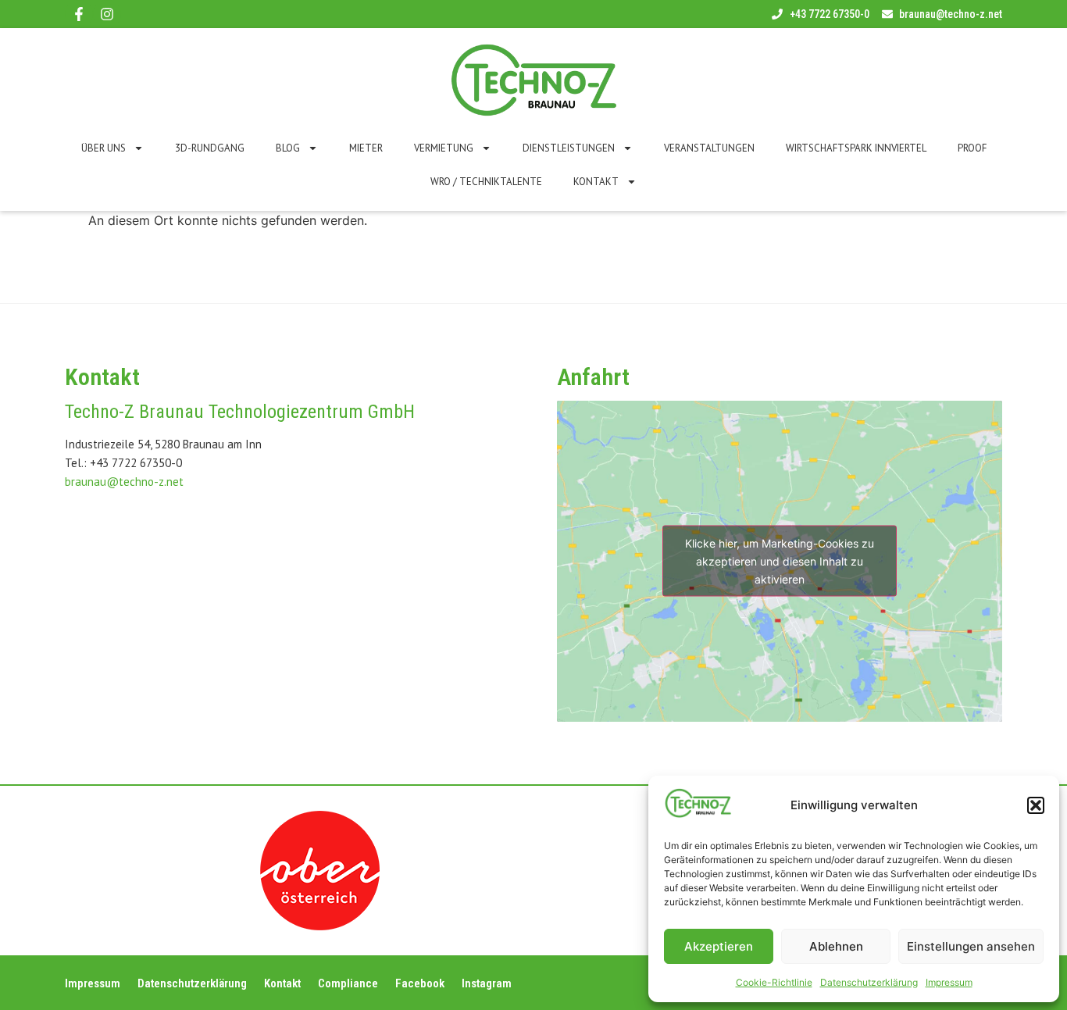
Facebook (419, 983)
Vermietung (443, 148)
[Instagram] (107, 14)
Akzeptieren (718, 946)
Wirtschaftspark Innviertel (856, 148)
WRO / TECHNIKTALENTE (486, 181)
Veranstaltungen (709, 148)
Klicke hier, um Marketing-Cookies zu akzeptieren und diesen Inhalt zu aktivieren (779, 561)
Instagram (487, 983)
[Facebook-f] (79, 14)
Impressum (949, 982)
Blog (288, 148)
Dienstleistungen (569, 148)
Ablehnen (836, 946)
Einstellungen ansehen (971, 946)
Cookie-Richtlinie (774, 982)
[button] (1036, 805)
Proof (972, 148)
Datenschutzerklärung (869, 982)
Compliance (348, 983)
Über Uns (103, 148)
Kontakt (596, 181)
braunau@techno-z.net (124, 481)
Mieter (366, 148)
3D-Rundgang (209, 148)
